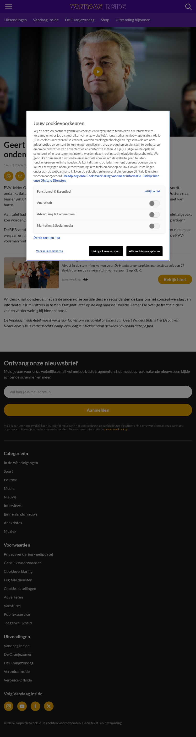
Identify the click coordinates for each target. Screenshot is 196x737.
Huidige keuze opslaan (106, 251)
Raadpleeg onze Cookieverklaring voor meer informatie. (103, 176)
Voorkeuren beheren (49, 250)
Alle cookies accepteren (144, 251)
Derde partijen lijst (46, 238)
